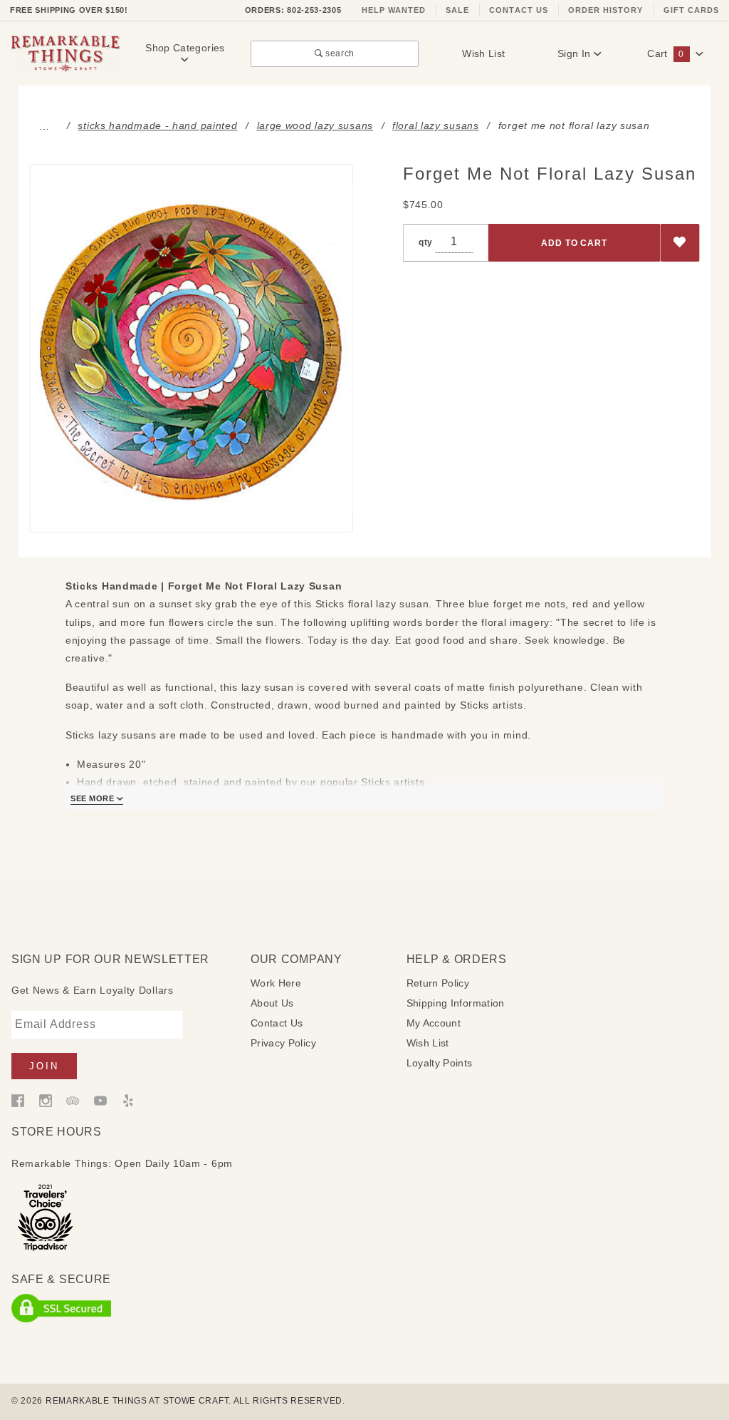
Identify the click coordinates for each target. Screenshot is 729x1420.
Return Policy (438, 983)
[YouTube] (100, 1099)
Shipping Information (456, 1003)
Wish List (483, 53)
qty (426, 242)
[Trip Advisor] (72, 1099)
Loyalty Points (440, 1063)
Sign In (575, 53)
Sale (457, 10)
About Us (272, 1003)
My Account (434, 1023)
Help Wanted (394, 10)
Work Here (276, 983)
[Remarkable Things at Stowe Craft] (65, 52)
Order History (606, 10)
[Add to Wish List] (680, 243)
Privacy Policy (283, 1043)
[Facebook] (17, 1099)
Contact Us (518, 10)
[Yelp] (128, 1099)
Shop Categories (184, 47)
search (339, 53)
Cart (665, 53)
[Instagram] (45, 1099)
